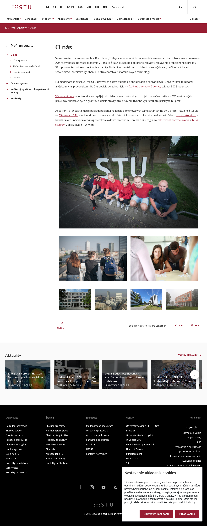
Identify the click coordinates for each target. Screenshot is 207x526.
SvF (47, 7)
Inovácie (90, 444)
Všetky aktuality (187, 354)
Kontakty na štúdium (57, 463)
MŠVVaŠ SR (132, 458)
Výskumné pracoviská (97, 430)
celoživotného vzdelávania (173, 120)
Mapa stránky (194, 437)
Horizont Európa (134, 449)
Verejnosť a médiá (148, 18)
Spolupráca (82, 18)
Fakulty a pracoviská (16, 439)
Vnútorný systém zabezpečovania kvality (30, 91)
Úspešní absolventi (21, 72)
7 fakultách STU (68, 115)
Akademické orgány (16, 444)
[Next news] (194, 374)
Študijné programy (55, 425)
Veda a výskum (103, 18)
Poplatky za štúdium (56, 439)
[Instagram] (92, 487)
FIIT (97, 7)
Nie (197, 325)
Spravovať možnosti (156, 514)
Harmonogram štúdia (57, 430)
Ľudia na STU (13, 453)
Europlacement (134, 453)
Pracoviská (118, 7)
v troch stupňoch (186, 115)
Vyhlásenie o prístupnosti (188, 446)
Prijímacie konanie (55, 444)
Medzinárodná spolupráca (99, 425)
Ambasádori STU (55, 453)
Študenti (47, 18)
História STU (18, 77)
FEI (61, 7)
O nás (14, 54)
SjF (54, 7)
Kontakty (16, 98)
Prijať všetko (187, 514)
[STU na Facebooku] (80, 487)
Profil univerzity (19, 27)
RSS (199, 442)
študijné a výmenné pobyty (145, 86)
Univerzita (13, 18)
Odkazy (194, 18)
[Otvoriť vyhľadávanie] (195, 7)
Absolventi (64, 18)
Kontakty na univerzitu (17, 472)
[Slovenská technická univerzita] (21, 7)
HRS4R (89, 449)
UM (105, 7)
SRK (128, 463)
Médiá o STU (12, 458)
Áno (181, 325)
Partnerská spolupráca (97, 439)
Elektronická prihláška (57, 435)
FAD (80, 7)
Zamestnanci (124, 18)
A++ (198, 427)
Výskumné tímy (64, 96)
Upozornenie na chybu (189, 451)
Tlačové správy (14, 430)
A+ (191, 427)
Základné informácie (16, 425)
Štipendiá (50, 449)
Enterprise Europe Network (140, 444)
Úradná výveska (20, 83)
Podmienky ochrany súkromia (185, 456)
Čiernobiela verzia (192, 432)
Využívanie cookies (191, 460)
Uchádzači (31, 18)
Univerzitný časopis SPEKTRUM (142, 425)
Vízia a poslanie (20, 60)
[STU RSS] (115, 487)
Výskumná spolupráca (97, 435)
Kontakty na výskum (96, 453)
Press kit (130, 430)
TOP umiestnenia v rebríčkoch (26, 66)
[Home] (6, 27)
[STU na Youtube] (103, 487)
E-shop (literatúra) (55, 458)
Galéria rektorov (14, 435)
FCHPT (70, 7)
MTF (89, 7)
